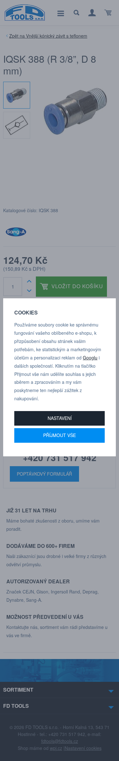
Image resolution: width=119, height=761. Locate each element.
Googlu (90, 357)
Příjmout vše (59, 435)
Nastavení (60, 418)
